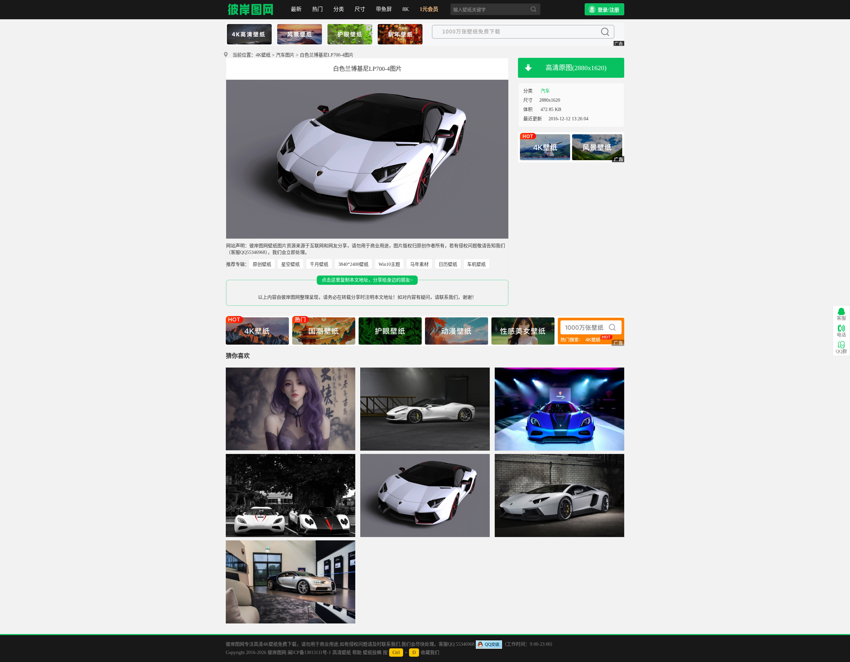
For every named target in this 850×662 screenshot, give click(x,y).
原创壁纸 (262, 264)
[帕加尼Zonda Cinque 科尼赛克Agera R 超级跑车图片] (290, 495)
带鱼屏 (384, 9)
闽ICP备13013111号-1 (309, 652)
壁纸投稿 (372, 652)
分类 (338, 9)
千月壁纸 (319, 264)
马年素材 (419, 264)
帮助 (357, 652)
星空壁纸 (290, 264)
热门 (317, 9)
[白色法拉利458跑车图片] (425, 409)
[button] (604, 9)
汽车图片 (285, 55)
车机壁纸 (476, 264)
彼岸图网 (251, 9)
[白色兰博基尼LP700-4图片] (425, 495)
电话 (841, 334)
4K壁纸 (263, 55)
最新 (296, 9)
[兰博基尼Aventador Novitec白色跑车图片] (559, 495)
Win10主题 (389, 264)
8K (405, 9)
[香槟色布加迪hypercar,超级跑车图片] (290, 581)
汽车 (545, 90)
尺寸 (360, 9)
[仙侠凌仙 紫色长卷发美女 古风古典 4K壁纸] (290, 409)
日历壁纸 (448, 264)
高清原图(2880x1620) (576, 67)
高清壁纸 (341, 652)
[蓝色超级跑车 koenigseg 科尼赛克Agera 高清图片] (559, 409)
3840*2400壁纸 (353, 264)
